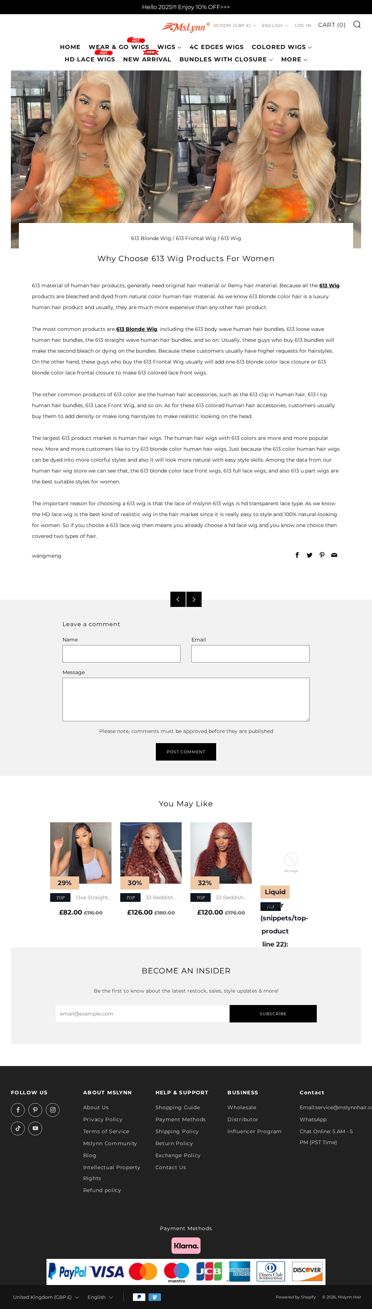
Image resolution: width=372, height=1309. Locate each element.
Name (70, 639)
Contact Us (170, 1167)
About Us (96, 1107)
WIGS (166, 47)
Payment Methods (180, 1119)
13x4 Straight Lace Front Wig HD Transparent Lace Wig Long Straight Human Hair (79, 898)
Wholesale (241, 1107)
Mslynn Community (110, 1143)
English (272, 25)
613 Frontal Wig (196, 238)
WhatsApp (313, 1119)
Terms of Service (106, 1131)
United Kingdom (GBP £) (220, 25)
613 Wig (231, 238)
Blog (90, 1155)
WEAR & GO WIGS (119, 47)
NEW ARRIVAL (147, 59)
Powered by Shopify (296, 1297)
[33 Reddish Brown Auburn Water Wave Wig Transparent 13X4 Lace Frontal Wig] (221, 853)
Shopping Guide (177, 1107)
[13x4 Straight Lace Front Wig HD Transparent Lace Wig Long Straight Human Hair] (81, 853)
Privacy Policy (103, 1119)
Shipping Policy (177, 1131)
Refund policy (102, 1190)
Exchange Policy (178, 1155)
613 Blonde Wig (151, 238)
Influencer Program (254, 1131)
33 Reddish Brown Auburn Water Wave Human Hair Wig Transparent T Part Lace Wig (150, 898)
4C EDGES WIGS (217, 47)
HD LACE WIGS (90, 59)
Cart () (332, 24)
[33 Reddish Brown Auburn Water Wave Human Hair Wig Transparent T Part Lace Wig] (151, 853)
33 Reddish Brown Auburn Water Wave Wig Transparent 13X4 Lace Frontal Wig (219, 898)
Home (70, 47)
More (291, 59)
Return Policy (174, 1143)
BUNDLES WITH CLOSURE (223, 59)
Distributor (243, 1119)
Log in (303, 25)
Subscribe (273, 1013)
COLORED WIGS (279, 47)
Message (73, 672)
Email (198, 639)
